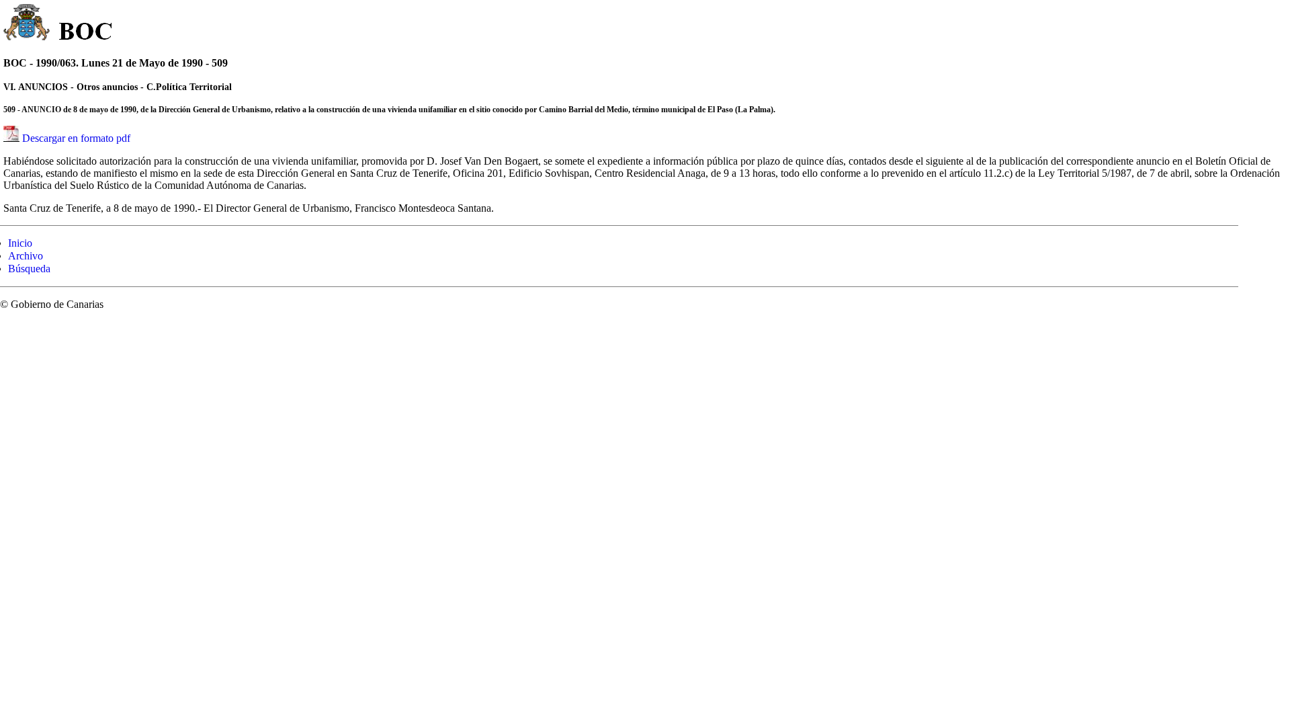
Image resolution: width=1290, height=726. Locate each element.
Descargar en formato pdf (76, 138)
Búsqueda (29, 268)
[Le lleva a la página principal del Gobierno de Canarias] (27, 24)
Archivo (25, 255)
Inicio (20, 243)
